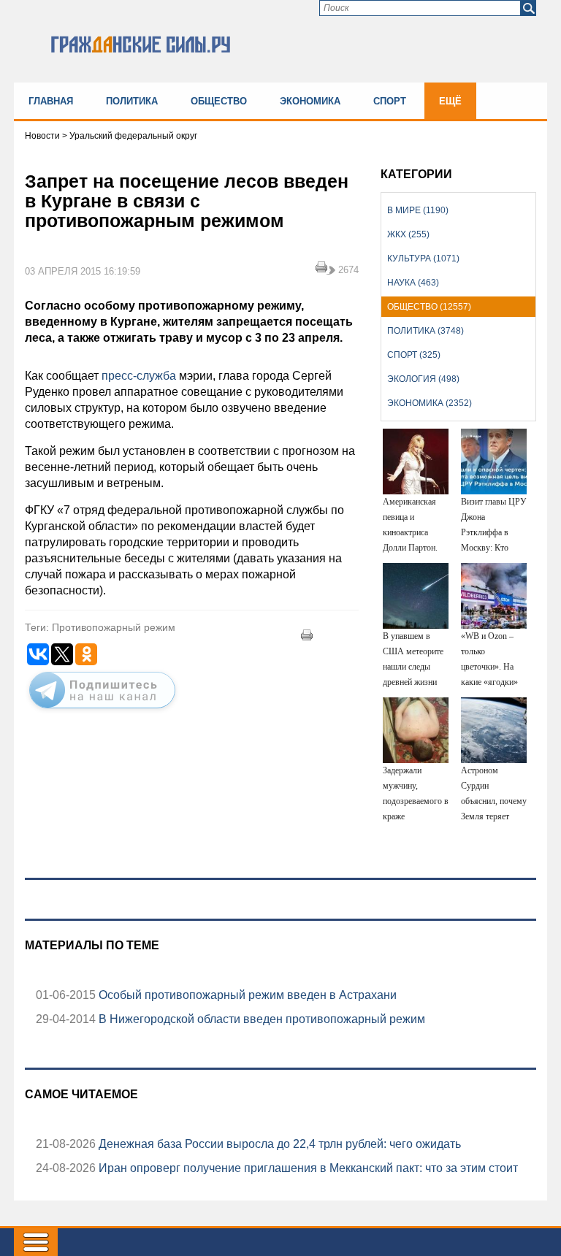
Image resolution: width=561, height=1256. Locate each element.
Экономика (310, 101)
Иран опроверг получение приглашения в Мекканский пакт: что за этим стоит (307, 1168)
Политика (132, 101)
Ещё (450, 101)
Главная (50, 101)
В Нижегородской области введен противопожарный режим (260, 1019)
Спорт (389, 101)
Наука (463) (413, 282)
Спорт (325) (413, 355)
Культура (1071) (423, 258)
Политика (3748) (425, 331)
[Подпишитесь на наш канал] (102, 711)
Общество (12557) (429, 307)
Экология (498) (423, 379)
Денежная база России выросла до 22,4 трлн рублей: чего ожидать (278, 1144)
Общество (219, 101)
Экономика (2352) (429, 403)
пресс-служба (139, 375)
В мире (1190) (418, 210)
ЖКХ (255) (408, 234)
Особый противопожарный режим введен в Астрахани (246, 995)
